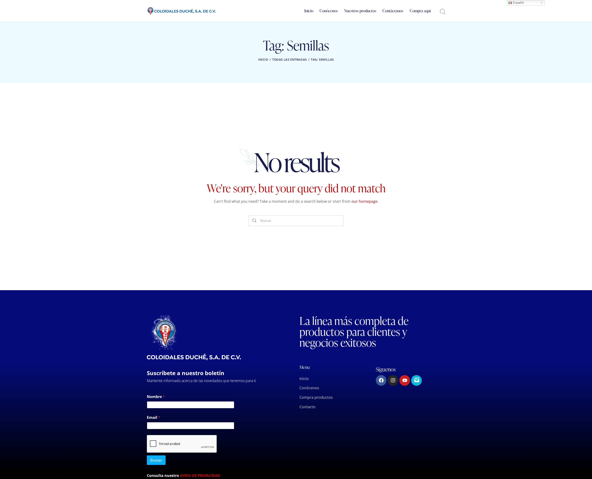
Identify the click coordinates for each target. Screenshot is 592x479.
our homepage (364, 201)
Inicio (263, 59)
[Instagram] (393, 380)
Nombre (156, 397)
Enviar (156, 460)
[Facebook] (381, 380)
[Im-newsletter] (416, 380)
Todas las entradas (289, 59)
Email (153, 417)
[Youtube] (404, 380)
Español (518, 2)
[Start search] (442, 12)
